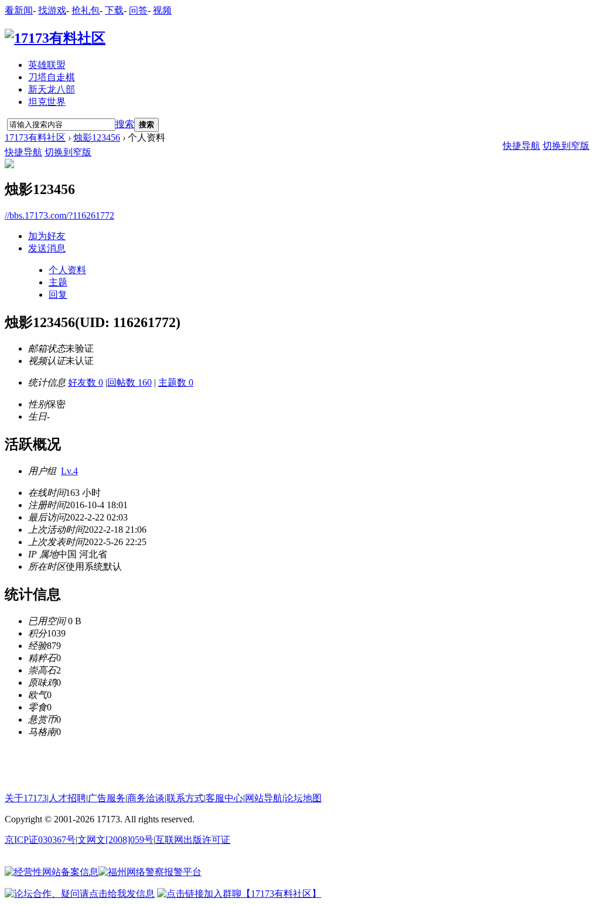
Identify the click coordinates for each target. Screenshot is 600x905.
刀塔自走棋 (51, 77)
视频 (162, 10)
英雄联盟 (47, 65)
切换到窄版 (68, 152)
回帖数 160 (129, 382)
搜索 (124, 124)
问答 (138, 10)
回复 (58, 295)
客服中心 (224, 798)
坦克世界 (47, 102)
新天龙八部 (51, 89)
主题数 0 (175, 382)
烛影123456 (96, 137)
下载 (114, 10)
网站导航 (263, 798)
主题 (58, 282)
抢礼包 (85, 10)
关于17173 (26, 798)
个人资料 (67, 270)
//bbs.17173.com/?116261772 (59, 215)
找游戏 (52, 10)
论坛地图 (303, 798)
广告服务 (106, 798)
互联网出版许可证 (192, 840)
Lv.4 (69, 471)
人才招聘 (67, 798)
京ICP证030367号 (40, 840)
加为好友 (47, 236)
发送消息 (47, 248)
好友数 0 (85, 382)
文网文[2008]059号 (115, 840)
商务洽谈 (146, 798)
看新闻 (19, 10)
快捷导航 (23, 152)
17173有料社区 (35, 137)
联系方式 (185, 798)
